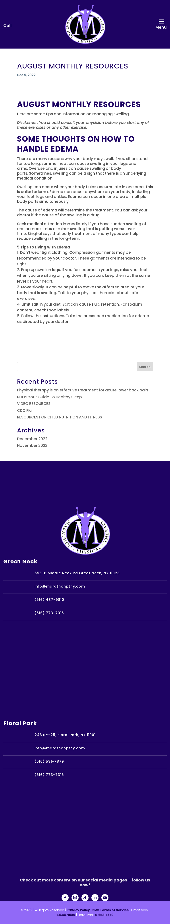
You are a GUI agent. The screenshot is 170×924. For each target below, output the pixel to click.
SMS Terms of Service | (111, 910)
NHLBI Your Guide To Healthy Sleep (49, 397)
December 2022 (32, 438)
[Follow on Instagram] (75, 897)
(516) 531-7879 (49, 761)
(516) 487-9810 (49, 599)
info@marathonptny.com (60, 586)
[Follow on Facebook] (65, 897)
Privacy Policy (78, 910)
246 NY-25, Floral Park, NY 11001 (65, 734)
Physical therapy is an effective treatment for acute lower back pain (82, 390)
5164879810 (66, 915)
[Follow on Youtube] (104, 897)
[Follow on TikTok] (85, 897)
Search (145, 367)
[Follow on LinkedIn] (95, 897)
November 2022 (32, 445)
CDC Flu (24, 410)
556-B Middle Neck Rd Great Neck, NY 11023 (77, 573)
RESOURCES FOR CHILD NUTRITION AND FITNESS (59, 417)
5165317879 (104, 915)
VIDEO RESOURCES (33, 403)
